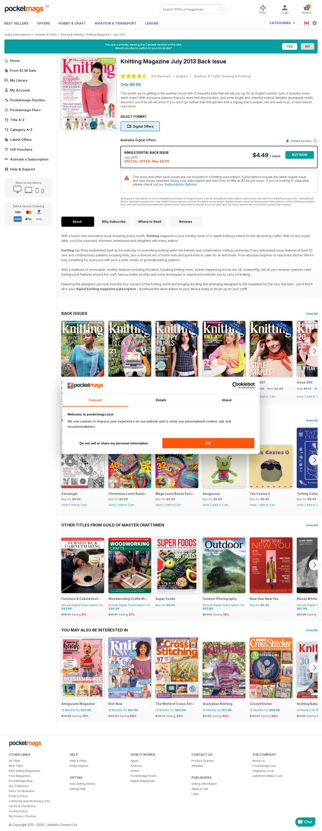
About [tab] (227, 400)
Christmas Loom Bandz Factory (128, 494)
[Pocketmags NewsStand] (26, 8)
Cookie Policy (18, 811)
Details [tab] (161, 400)
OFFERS (43, 23)
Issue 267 (257, 382)
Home (15, 61)
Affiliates (197, 765)
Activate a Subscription (29, 159)
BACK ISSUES (74, 313)
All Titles (14, 760)
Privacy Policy (18, 796)
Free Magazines (20, 776)
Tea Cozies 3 (260, 494)
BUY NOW (299, 155)
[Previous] (64, 350)
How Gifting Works (82, 783)
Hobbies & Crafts (46, 34)
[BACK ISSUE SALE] (129, 375)
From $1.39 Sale (23, 70)
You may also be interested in (94, 630)
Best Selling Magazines (24, 770)
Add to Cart (267, 396)
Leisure (152, 23)
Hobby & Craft (72, 23)
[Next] (314, 350)
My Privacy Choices (22, 816)
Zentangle (69, 494)
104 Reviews (161, 76)
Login (195, 793)
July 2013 (119, 34)
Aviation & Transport (115, 23)
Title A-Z (17, 120)
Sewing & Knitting (71, 34)
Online (135, 770)
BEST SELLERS (16, 23)
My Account (20, 90)
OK (208, 443)
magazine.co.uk (263, 770)
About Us (258, 760)
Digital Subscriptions (17, 34)
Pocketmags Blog (20, 781)
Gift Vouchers (21, 149)
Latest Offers (21, 139)
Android (136, 765)
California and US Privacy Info (29, 801)
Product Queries (202, 760)
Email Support (79, 765)
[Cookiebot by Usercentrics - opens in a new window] (235, 385)
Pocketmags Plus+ (25, 110)
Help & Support (22, 169)
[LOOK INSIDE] (88, 128)
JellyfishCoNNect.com (267, 776)
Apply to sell (199, 788)
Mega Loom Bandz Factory (176, 494)
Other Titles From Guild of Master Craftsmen (112, 525)
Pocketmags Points (144, 776)
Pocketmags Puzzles (27, 100)
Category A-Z (21, 130)
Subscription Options (181, 184)
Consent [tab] (95, 400)
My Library (19, 80)
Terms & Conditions (22, 806)
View (300, 396)
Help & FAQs (78, 760)
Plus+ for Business (21, 791)
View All (312, 313)
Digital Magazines (143, 781)
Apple (134, 760)
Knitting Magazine (98, 34)
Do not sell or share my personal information (114, 443)
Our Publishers (19, 786)
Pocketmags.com (264, 765)
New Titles (16, 765)
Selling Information (204, 783)
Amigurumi (211, 494)
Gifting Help (78, 788)
